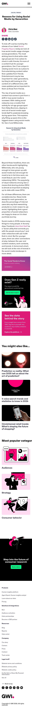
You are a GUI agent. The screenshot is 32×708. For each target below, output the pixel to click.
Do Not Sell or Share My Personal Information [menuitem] (13, 673)
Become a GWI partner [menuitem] (9, 619)
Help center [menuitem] (6, 634)
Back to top (9, 684)
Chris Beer (12, 29)
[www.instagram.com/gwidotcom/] (14, 687)
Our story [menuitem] (5, 642)
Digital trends (16, 12)
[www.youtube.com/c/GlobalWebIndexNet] (21, 687)
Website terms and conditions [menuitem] (12, 663)
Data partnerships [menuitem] (8, 616)
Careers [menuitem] (4, 645)
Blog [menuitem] (3, 628)
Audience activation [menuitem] (8, 613)
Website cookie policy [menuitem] (9, 670)
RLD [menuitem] (3, 610)
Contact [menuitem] (4, 652)
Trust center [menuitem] (6, 655)
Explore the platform (12, 332)
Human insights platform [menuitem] (10, 592)
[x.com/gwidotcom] (6, 687)
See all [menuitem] (4, 678)
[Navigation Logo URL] (5, 3)
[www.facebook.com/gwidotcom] (3, 687)
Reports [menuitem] (4, 631)
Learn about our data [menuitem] (9, 598)
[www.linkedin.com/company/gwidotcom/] (10, 687)
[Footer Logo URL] (8, 696)
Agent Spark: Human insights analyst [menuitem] (14, 595)
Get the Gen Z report (12, 292)
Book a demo (16, 567)
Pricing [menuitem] (4, 601)
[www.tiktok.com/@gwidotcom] (18, 687)
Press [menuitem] (3, 649)
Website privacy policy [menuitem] (9, 666)
